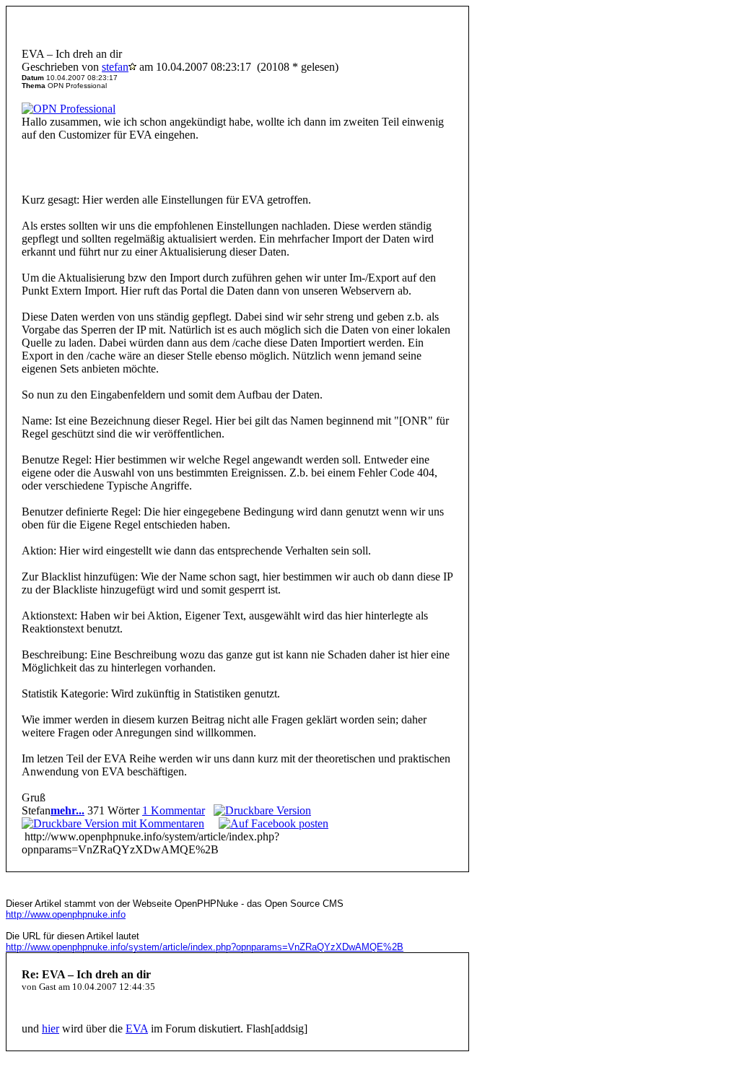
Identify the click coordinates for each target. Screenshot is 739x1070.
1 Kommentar (173, 810)
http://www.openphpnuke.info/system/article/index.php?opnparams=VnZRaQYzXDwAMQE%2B (204, 946)
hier (50, 1028)
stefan (115, 67)
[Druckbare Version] (262, 810)
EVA (137, 1028)
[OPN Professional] (68, 109)
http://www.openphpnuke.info (66, 914)
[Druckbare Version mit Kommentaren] (113, 823)
